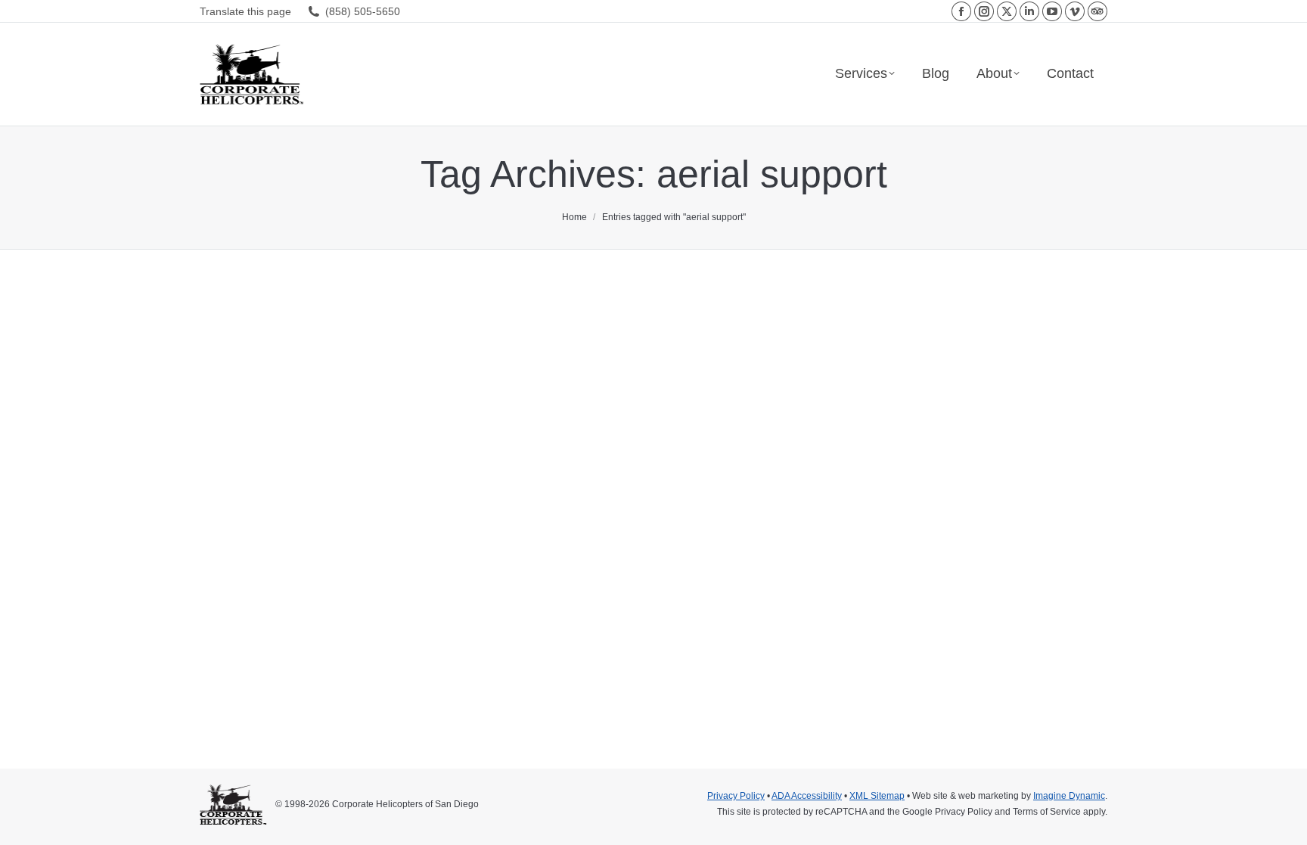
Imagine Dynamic (1069, 796)
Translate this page (245, 11)
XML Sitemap (877, 796)
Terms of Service (1047, 811)
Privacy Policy (736, 796)
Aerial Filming (247, 663)
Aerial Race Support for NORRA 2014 (377, 636)
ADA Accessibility (806, 796)
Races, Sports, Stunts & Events (343, 663)
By (423, 663)
